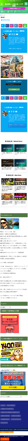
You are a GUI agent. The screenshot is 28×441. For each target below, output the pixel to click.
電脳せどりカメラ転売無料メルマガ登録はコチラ (10, 412)
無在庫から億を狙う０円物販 (14, 5)
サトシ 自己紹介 (11, 405)
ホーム (3, 405)
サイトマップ (24, 11)
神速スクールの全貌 (17, 11)
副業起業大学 (4, 256)
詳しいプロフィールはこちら (16, 48)
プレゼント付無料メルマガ (7, 297)
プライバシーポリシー (16, 419)
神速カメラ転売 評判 (10, 11)
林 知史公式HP (4, 277)
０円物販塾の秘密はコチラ (14, 8)
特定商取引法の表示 (5, 419)
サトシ (5, 39)
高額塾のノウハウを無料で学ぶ (3, 11)
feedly (14, 89)
